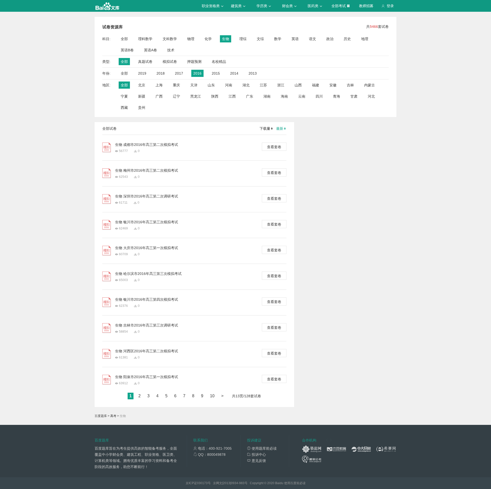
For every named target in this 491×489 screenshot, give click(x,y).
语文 (312, 39)
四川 (319, 96)
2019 (142, 73)
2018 (161, 73)
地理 (364, 39)
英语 (295, 39)
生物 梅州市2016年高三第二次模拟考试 (146, 170)
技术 (170, 50)
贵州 (141, 108)
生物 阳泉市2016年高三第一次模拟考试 (146, 377)
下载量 (265, 128)
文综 (260, 39)
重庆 (176, 85)
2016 (197, 73)
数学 (277, 39)
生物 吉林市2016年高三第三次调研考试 (146, 325)
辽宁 (176, 96)
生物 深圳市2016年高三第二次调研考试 (146, 196)
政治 (329, 39)
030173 (202, 483)
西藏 (124, 108)
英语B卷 (127, 50)
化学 (208, 39)
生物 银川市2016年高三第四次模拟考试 (146, 299)
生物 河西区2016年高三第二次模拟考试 (146, 351)
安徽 (333, 85)
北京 (141, 85)
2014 (234, 73)
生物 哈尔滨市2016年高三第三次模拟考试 (148, 274)
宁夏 (124, 96)
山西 (298, 85)
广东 (249, 96)
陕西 (214, 96)
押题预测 (194, 62)
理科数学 (145, 39)
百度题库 (101, 416)
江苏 (263, 85)
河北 (371, 96)
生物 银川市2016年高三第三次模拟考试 (146, 222)
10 (212, 396)
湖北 (246, 85)
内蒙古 (369, 85)
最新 (279, 128)
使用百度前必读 (295, 483)
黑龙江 (195, 96)
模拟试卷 (170, 62)
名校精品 (219, 62)
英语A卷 (150, 50)
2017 (179, 73)
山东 (211, 85)
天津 (193, 85)
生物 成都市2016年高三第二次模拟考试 (146, 145)
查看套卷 (274, 147)
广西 (159, 96)
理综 (243, 39)
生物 (225, 39)
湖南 (267, 96)
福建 (315, 85)
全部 (124, 39)
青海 (336, 96)
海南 (284, 96)
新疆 (141, 96)
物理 (190, 39)
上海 (159, 85)
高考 (113, 416)
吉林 (350, 85)
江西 (232, 96)
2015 (216, 73)
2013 (253, 73)
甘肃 (354, 96)
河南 (228, 85)
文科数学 (170, 39)
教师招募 (366, 6)
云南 (301, 96)
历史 (347, 39)
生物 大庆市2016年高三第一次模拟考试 (146, 248)
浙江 (280, 85)
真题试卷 (145, 62)
